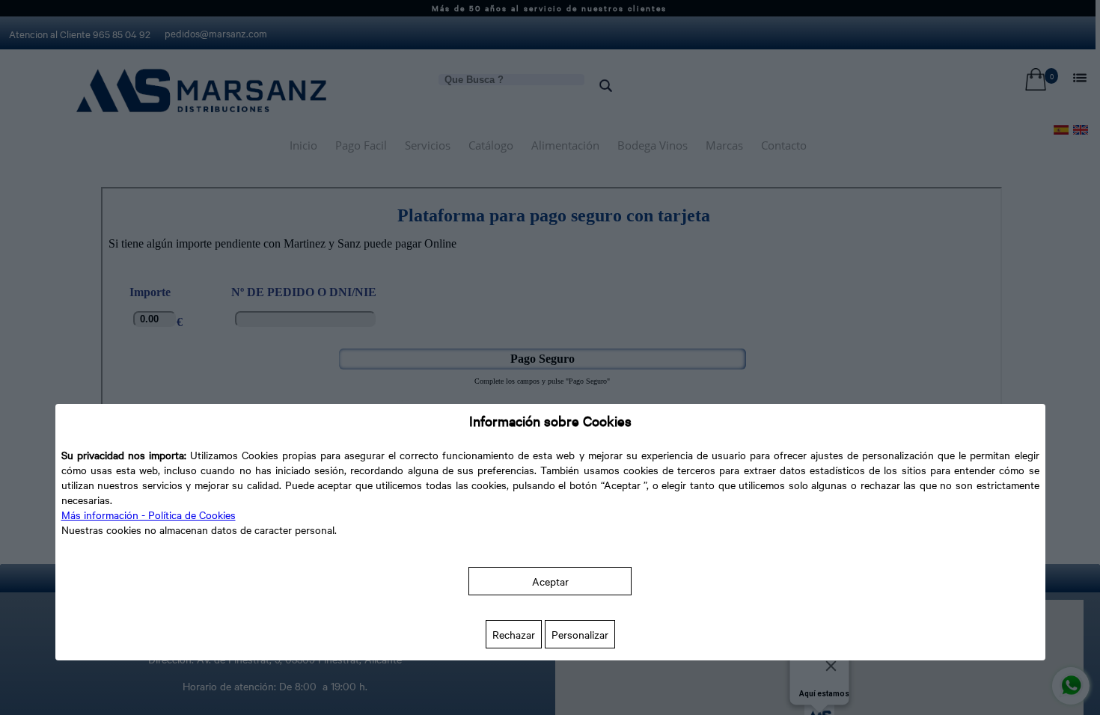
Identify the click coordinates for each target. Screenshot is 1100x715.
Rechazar (513, 634)
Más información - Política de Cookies (148, 514)
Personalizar (579, 634)
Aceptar (550, 581)
